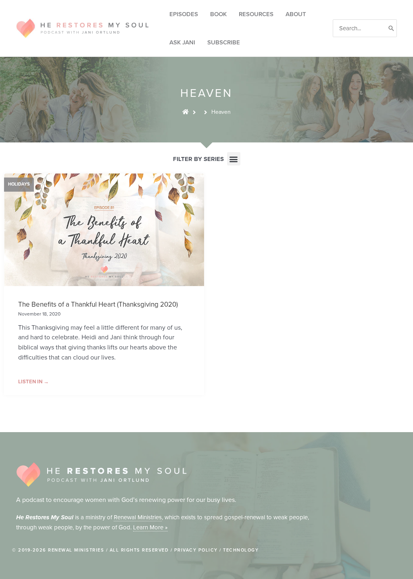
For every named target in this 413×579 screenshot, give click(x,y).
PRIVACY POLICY (196, 550)
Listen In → (33, 381)
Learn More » (150, 527)
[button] (233, 158)
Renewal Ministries (138, 517)
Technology (241, 550)
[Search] (391, 28)
